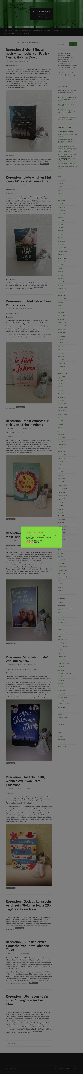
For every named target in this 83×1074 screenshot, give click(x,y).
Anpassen (35, 542)
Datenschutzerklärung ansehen (34, 540)
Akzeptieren (30, 542)
